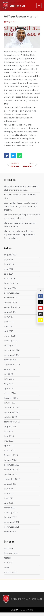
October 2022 (10, 474)
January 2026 (10, 288)
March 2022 (9, 508)
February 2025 (11, 341)
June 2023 (9, 436)
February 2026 (11, 283)
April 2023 (8, 446)
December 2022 (11, 465)
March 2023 (9, 450)
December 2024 (11, 350)
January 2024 (10, 403)
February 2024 (11, 398)
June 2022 (9, 493)
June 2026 (9, 264)
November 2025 (11, 298)
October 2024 (10, 360)
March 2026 (9, 279)
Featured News (11, 553)
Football (7, 558)
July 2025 (8, 317)
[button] (6, 155)
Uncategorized (11, 572)
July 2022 (8, 489)
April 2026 (8, 274)
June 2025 (9, 322)
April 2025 (8, 331)
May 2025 (8, 326)
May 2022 (8, 498)
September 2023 (12, 422)
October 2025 (10, 302)
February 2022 (11, 512)
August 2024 (10, 369)
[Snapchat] (40, 320)
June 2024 (9, 379)
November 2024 (11, 355)
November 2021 (11, 527)
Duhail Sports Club (17, 5)
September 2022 (12, 479)
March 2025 (9, 336)
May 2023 (8, 441)
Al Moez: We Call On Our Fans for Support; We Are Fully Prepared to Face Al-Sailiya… (20, 234)
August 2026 (10, 255)
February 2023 (11, 455)
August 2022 (10, 484)
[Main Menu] (39, 5)
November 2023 (11, 412)
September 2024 (12, 364)
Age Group (9, 548)
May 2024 (8, 384)
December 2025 (11, 293)
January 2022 (10, 517)
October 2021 (10, 532)
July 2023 (8, 431)
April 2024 (8, 388)
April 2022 (8, 503)
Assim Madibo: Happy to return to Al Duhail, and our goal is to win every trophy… (20, 206)
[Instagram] (40, 314)
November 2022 (11, 469)
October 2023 (10, 417)
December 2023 (11, 407)
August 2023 (10, 427)
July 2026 (8, 260)
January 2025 (10, 345)
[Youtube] (40, 308)
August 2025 (10, 312)
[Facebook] (40, 296)
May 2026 (8, 269)
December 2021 (11, 522)
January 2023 (10, 460)
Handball (8, 562)
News (6, 567)
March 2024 (9, 393)
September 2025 (12, 307)
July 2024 (8, 374)
